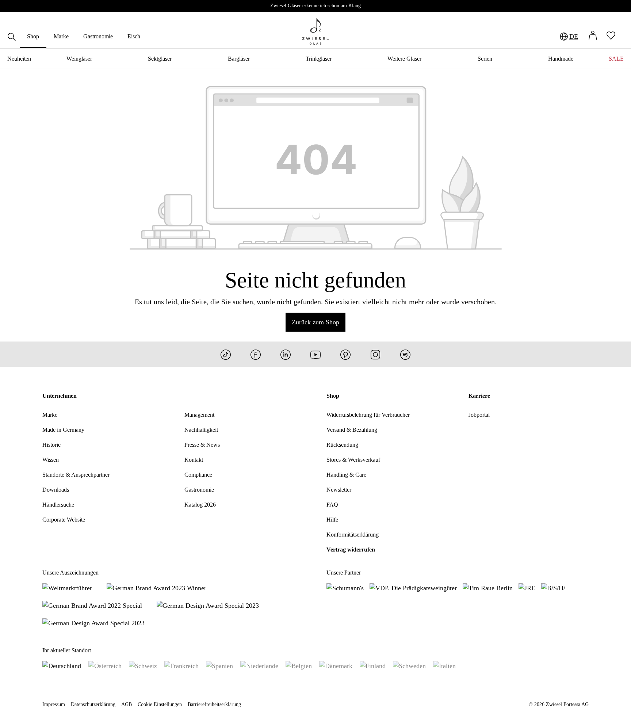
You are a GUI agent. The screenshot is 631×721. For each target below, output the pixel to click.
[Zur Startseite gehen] (315, 31)
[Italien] (444, 665)
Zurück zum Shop (315, 322)
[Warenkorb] (623, 36)
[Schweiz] (143, 665)
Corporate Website (63, 519)
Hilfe (332, 519)
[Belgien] (299, 665)
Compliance (198, 475)
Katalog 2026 (200, 504)
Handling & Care (346, 475)
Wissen (50, 460)
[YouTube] (315, 354)
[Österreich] (105, 665)
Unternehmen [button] (59, 396)
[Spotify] (405, 354)
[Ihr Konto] (593, 36)
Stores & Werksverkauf (353, 460)
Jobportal (479, 415)
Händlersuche (58, 504)
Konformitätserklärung (352, 534)
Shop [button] (332, 396)
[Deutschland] (61, 665)
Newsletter (338, 490)
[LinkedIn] (285, 354)
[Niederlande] (259, 665)
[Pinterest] (345, 354)
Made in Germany (63, 430)
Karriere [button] (479, 396)
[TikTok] (226, 354)
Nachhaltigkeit (201, 430)
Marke (49, 415)
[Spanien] (219, 665)
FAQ (332, 504)
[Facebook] (255, 354)
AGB (126, 704)
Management (199, 415)
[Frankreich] (181, 665)
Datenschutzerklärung (93, 704)
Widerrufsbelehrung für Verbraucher (368, 415)
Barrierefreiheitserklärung (214, 704)
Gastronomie (199, 490)
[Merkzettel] (611, 36)
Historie (51, 445)
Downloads (55, 490)
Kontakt (193, 460)
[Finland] (373, 665)
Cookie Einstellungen (160, 704)
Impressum (53, 704)
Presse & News (202, 445)
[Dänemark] (335, 665)
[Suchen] (12, 37)
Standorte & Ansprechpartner (76, 475)
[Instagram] (375, 354)
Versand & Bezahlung (351, 430)
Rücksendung (342, 445)
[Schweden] (409, 665)
